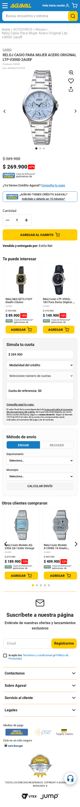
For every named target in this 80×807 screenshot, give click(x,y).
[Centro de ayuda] (70, 778)
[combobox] (40, 16)
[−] (7, 220)
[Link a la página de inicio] (6, 29)
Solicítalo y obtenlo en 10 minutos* (43, 199)
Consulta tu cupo (53, 185)
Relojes (41, 29)
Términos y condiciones (38, 655)
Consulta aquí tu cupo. (20, 404)
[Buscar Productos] (73, 16)
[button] (55, 5)
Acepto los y (38, 657)
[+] (26, 220)
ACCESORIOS (22, 29)
